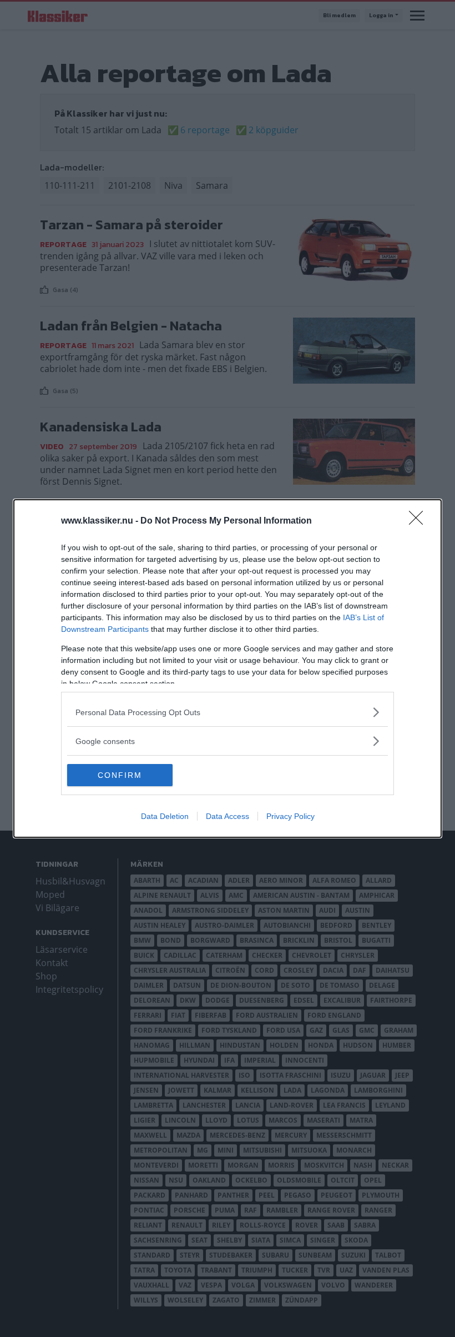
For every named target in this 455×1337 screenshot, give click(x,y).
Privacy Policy (290, 816)
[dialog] (227, 668)
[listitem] (227, 712)
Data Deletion (165, 816)
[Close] (419, 521)
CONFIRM (120, 775)
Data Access (227, 816)
